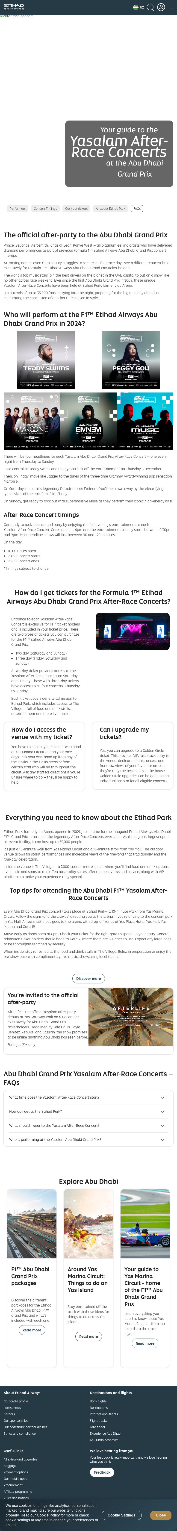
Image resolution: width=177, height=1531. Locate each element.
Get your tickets (76, 208)
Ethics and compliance (20, 1433)
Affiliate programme (18, 1491)
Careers (9, 1414)
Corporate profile (16, 1401)
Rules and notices (16, 1498)
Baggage (10, 1465)
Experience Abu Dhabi (105, 1433)
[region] (88, 1515)
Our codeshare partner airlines (25, 1427)
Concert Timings (45, 208)
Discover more (88, 978)
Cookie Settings (122, 1515)
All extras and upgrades (20, 1459)
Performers (18, 208)
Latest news (12, 1407)
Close (161, 1515)
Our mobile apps (15, 1478)
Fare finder (97, 1427)
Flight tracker (99, 1420)
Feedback (102, 1472)
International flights (104, 1414)
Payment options (16, 1472)
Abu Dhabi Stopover (104, 1440)
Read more (32, 1330)
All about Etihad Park (110, 208)
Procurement (13, 1485)
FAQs (137, 208)
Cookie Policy (48, 1515)
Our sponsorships (16, 1420)
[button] (138, 7)
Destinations (99, 1407)
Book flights (98, 1401)
